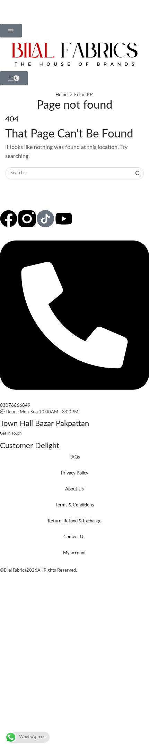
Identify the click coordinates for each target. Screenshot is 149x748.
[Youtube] (63, 218)
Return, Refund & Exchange (75, 521)
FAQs (74, 457)
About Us (74, 489)
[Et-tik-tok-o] (45, 218)
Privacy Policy (74, 473)
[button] (11, 30)
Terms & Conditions (74, 505)
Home (61, 95)
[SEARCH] (138, 173)
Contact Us (74, 537)
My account (74, 553)
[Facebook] (8, 218)
